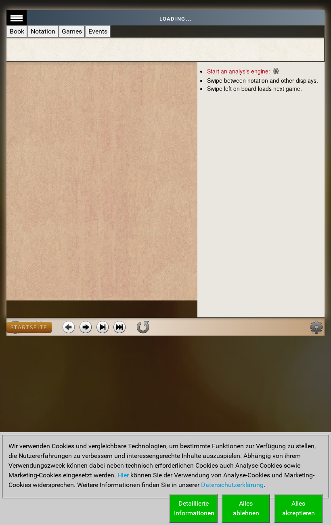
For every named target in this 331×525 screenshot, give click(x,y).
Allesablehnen (246, 508)
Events (97, 31)
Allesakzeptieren (298, 508)
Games (72, 31)
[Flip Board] (142, 327)
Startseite (29, 327)
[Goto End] (102, 327)
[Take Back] (68, 327)
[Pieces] (316, 327)
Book (17, 31)
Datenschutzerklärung (232, 485)
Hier (123, 475)
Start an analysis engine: (238, 71)
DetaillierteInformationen (194, 508)
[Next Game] (119, 327)
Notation (43, 31)
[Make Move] (85, 327)
